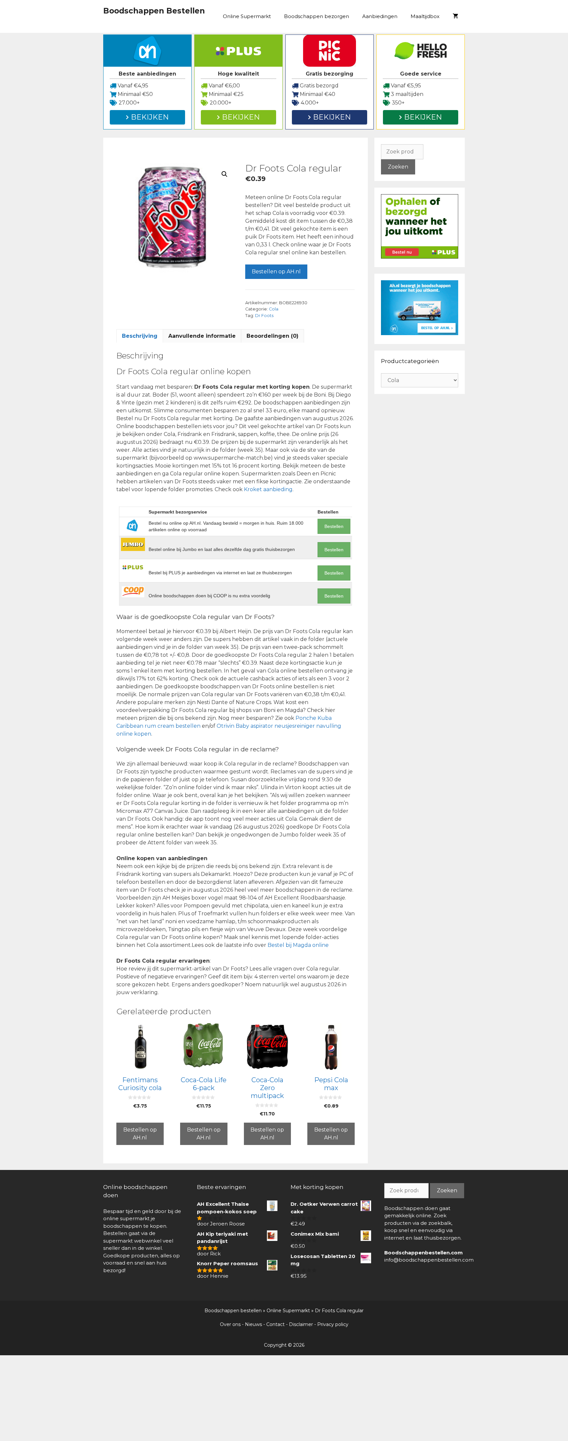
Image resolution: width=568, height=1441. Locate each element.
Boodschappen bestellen (233, 1311)
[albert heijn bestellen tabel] (419, 333)
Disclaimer (301, 1324)
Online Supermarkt (247, 16)
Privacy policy (332, 1324)
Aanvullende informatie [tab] (202, 336)
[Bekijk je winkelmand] (455, 16)
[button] (224, 174)
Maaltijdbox (425, 16)
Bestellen (333, 526)
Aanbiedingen (379, 16)
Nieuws (253, 1324)
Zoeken (398, 167)
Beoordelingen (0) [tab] (272, 336)
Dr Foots (264, 315)
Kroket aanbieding (268, 489)
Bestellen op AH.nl (276, 271)
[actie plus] (419, 257)
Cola (273, 309)
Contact (275, 1324)
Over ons (230, 1324)
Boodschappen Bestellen (154, 10)
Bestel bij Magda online (298, 945)
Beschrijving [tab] (139, 336)
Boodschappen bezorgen (316, 16)
